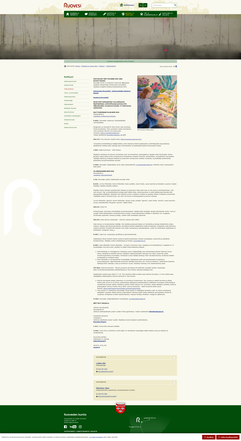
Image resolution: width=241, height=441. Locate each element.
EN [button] (141, 5)
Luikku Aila (100, 363)
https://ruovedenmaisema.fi (109, 133)
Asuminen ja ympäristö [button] (74, 14)
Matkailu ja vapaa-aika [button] (129, 14)
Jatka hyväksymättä (228, 437)
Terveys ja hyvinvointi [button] (92, 14)
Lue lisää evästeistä (96, 437)
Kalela (66, 123)
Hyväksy (209, 437)
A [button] (174, 66)
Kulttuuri (102, 66)
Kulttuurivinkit (68, 85)
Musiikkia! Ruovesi (70, 108)
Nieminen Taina (102, 388)
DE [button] (145, 5)
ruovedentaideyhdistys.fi (144, 165)
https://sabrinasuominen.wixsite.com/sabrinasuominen (121, 288)
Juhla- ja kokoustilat (71, 93)
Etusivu (77, 66)
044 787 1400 (101, 369)
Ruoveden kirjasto (99, 322)
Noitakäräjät (68, 100)
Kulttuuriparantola (70, 81)
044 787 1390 (101, 394)
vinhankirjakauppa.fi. (156, 311)
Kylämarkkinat (69, 112)
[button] (175, 5)
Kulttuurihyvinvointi (70, 127)
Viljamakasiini (68, 104)
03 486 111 (72, 420)
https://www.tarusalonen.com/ (131, 139)
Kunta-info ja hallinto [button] (167, 14)
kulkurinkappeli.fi (99, 341)
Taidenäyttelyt (111, 66)
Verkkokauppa (129, 5)
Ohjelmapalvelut (69, 97)
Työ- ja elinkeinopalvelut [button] (150, 14)
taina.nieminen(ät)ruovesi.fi (106, 396)
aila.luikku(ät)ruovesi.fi (104, 371)
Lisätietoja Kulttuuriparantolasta (104, 116)
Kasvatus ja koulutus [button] (111, 14)
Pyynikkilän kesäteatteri (72, 116)
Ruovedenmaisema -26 (114, 135)
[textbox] (163, 5)
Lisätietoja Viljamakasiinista (102, 175)
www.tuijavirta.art (139, 241)
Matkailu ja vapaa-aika (89, 66)
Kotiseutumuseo (69, 120)
